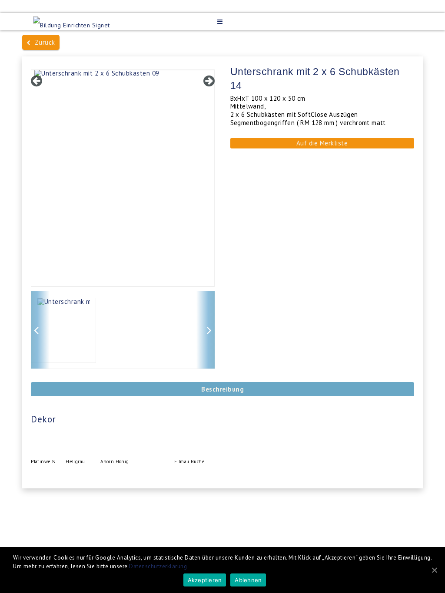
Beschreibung (222, 389)
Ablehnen (248, 580)
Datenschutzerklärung (158, 566)
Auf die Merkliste (322, 143)
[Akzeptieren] (434, 570)
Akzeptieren (205, 580)
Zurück (43, 42)
